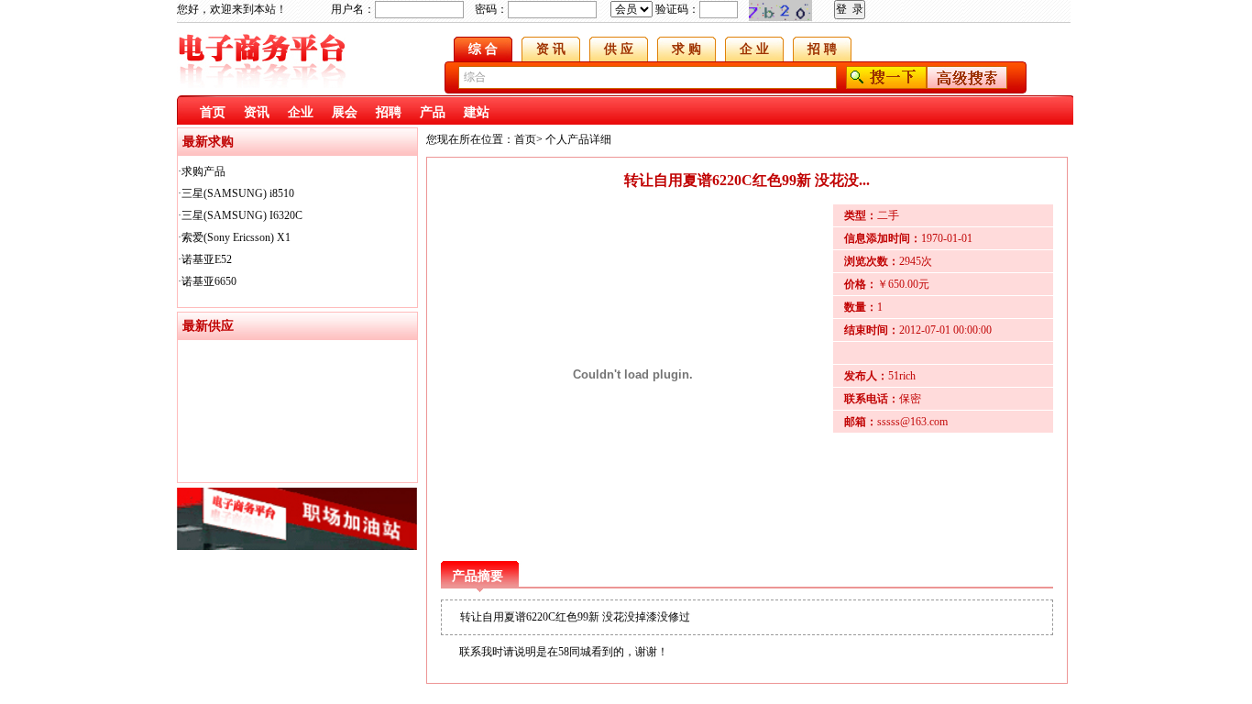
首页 (212, 112)
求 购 (686, 49)
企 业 (754, 49)
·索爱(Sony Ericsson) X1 (234, 237)
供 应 (618, 49)
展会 (344, 112)
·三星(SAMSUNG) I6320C (240, 215)
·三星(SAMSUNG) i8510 (236, 193)
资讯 (256, 112)
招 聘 (822, 49)
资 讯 (551, 49)
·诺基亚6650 (207, 281)
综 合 (483, 49)
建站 (476, 112)
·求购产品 (201, 171)
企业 (300, 112)
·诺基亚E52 (205, 259)
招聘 (388, 112)
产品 (432, 112)
